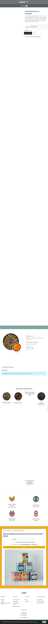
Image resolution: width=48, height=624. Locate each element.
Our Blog (2, 601)
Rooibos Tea (38, 36)
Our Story (2, 599)
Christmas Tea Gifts (16, 599)
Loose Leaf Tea (15, 601)
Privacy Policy (34, 544)
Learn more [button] (35, 621)
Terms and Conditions (25, 544)
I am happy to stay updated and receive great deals (25, 542)
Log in (26, 599)
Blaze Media (26, 617)
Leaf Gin (14, 604)
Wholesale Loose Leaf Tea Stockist (5, 603)
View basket (27, 601)
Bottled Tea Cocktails (16, 606)
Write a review (4, 370)
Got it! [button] (44, 621)
